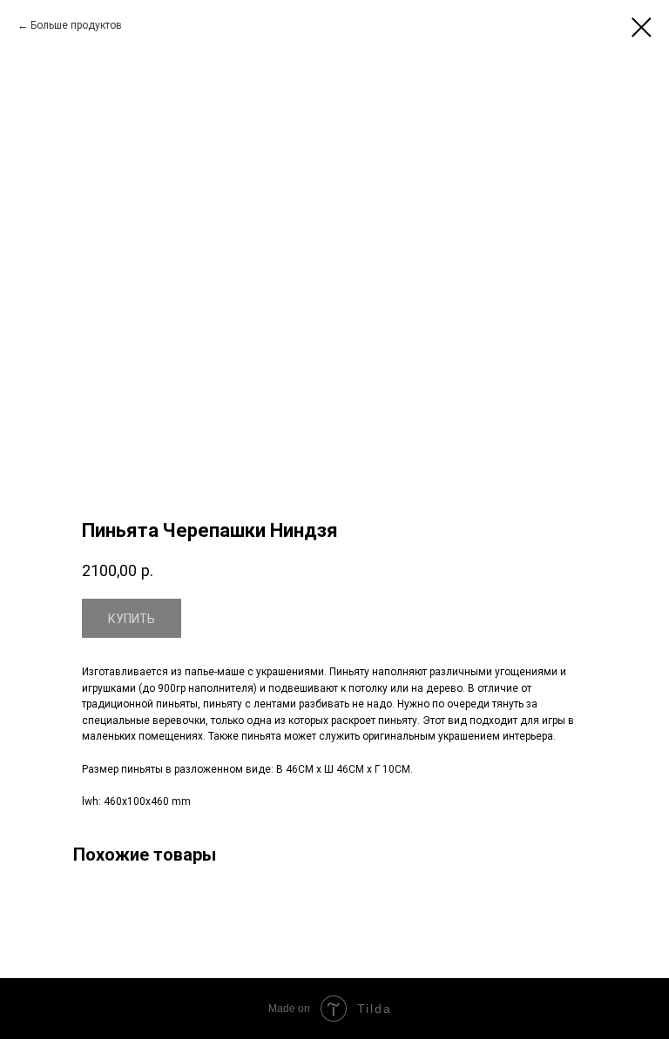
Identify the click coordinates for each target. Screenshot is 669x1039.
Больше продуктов (76, 25)
